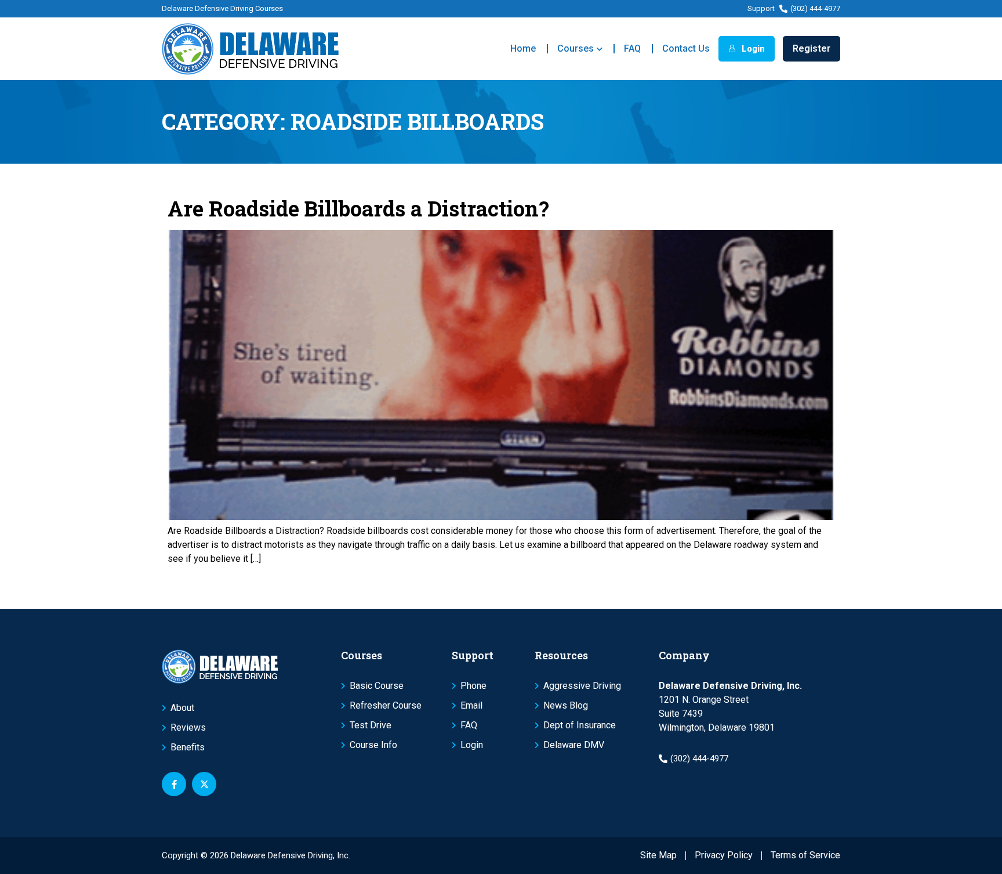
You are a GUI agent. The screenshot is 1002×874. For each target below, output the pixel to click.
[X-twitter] (204, 784)
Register (811, 48)
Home (523, 48)
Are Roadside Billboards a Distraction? (358, 208)
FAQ (632, 48)
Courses (575, 48)
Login (752, 49)
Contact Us (686, 48)
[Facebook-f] (174, 784)
